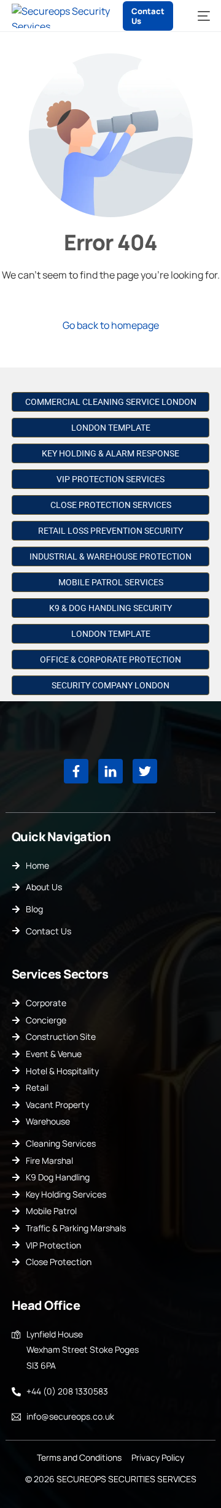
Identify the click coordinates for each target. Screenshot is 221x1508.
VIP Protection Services (110, 479)
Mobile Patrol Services (110, 582)
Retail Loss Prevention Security (110, 531)
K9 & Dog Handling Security (110, 608)
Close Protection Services (110, 505)
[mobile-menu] (197, 16)
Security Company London (110, 685)
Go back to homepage (111, 325)
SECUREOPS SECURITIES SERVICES (126, 1479)
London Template (110, 428)
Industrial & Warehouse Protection (110, 556)
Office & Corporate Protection (110, 659)
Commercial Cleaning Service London (110, 402)
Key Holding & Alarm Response (110, 453)
